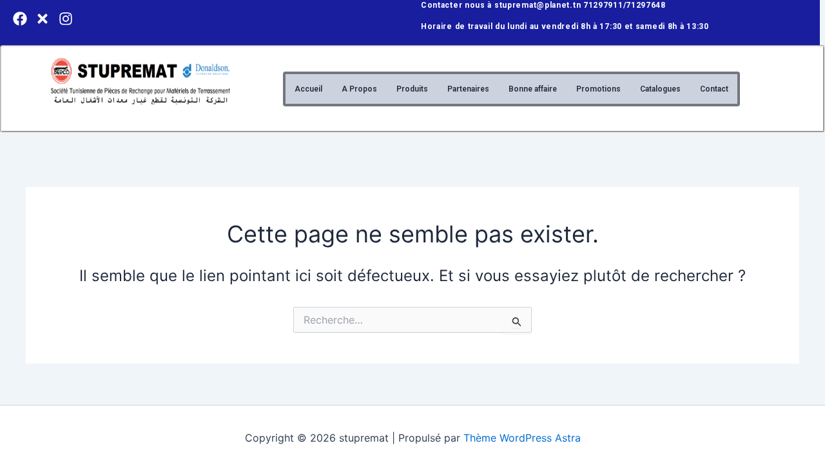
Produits (412, 88)
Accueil (308, 88)
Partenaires (468, 88)
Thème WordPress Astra (522, 437)
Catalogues (660, 88)
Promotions (598, 88)
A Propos (359, 88)
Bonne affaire (533, 88)
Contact (714, 88)
